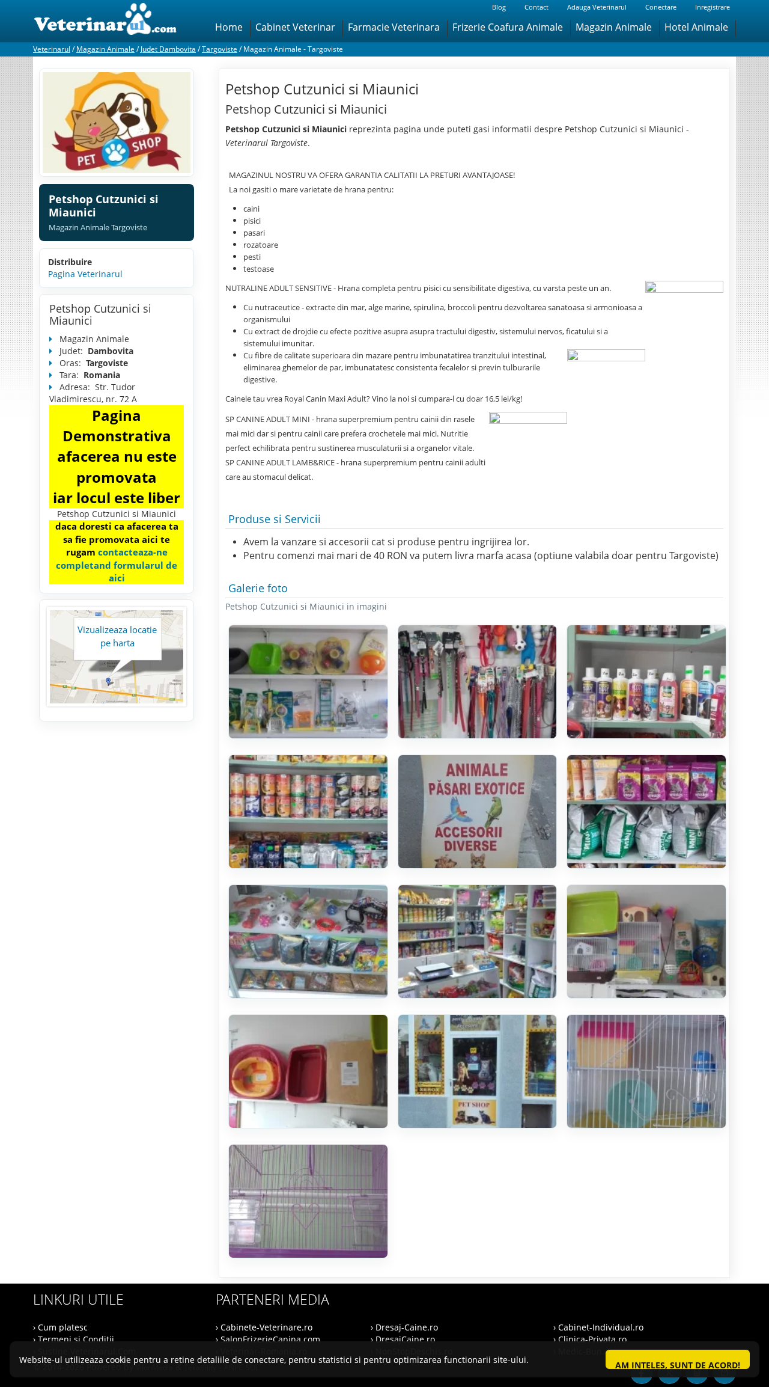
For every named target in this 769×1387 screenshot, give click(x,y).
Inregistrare (712, 6)
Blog (499, 6)
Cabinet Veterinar (295, 27)
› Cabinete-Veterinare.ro (264, 1327)
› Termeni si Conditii (73, 1339)
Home (229, 27)
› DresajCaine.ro (403, 1339)
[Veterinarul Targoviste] (116, 122)
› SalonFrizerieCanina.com (268, 1339)
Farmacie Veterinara (394, 27)
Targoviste (219, 49)
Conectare (660, 6)
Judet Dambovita (168, 49)
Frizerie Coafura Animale (507, 27)
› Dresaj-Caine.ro (404, 1327)
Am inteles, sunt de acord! (677, 1364)
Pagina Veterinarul (85, 274)
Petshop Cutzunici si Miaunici (100, 314)
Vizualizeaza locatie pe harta (117, 635)
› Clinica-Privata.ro (590, 1339)
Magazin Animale (614, 27)
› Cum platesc (60, 1327)
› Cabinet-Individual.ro (598, 1327)
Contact (536, 6)
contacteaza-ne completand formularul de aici (116, 565)
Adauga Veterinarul (597, 6)
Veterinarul (51, 49)
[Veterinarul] (110, 21)
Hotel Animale (696, 27)
